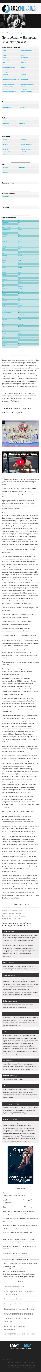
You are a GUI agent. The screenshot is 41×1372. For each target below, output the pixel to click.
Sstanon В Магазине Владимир (12, 913)
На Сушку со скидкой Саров (11, 918)
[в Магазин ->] (20, 1147)
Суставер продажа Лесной (11, 755)
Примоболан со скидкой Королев (22, 523)
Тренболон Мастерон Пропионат (13, 1299)
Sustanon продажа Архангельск (20, 640)
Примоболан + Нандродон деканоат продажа (23, 33)
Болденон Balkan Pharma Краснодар (14, 916)
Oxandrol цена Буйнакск (14, 1287)
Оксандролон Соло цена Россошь (19, 1334)
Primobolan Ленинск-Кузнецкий (12, 911)
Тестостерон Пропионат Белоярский (15, 1327)
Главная (4, 33)
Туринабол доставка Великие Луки (13, 1304)
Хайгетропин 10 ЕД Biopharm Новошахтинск (19, 1292)
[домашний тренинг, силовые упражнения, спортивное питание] (20, 6)
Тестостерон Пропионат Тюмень (19, 1309)
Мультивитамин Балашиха (18, 1313)
